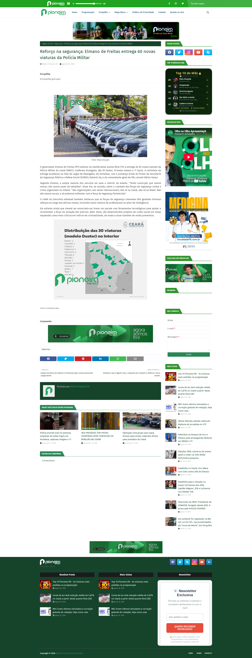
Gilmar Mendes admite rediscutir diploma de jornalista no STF (194, 423)
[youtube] (198, 52)
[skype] (208, 52)
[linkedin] (209, 562)
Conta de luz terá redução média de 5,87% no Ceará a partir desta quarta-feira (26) (194, 390)
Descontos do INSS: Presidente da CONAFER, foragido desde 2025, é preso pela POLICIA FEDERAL (194, 505)
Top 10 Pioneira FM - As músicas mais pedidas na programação (194, 375)
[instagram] (189, 52)
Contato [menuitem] (162, 12)
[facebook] (169, 52)
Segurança (58, 44)
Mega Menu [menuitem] (120, 12)
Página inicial (47, 44)
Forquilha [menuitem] (103, 12)
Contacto (208, 653)
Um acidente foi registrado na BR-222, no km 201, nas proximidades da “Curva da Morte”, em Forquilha (195, 522)
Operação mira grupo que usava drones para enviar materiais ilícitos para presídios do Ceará (140, 436)
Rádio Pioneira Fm (50, 64)
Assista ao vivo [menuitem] (177, 12)
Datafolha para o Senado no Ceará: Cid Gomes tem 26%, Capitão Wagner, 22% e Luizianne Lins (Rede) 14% (194, 487)
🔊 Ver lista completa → (189, 111)
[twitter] (179, 52)
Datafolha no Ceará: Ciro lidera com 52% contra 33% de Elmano (193, 470)
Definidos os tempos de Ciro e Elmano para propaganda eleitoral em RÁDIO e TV (195, 437)
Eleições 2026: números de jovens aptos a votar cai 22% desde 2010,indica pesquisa (194, 454)
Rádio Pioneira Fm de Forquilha (69, 653)
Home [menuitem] (74, 12)
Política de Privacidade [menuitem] (143, 12)
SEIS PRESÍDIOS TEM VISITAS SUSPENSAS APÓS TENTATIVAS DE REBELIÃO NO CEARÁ (97, 436)
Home (191, 653)
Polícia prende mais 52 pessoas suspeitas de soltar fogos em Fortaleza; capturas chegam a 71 (55, 436)
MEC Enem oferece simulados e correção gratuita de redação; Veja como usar (195, 407)
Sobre (199, 653)
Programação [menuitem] (88, 12)
